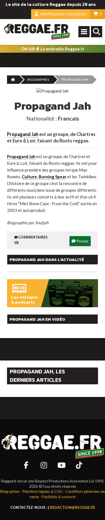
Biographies (38, 79)
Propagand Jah (22, 134)
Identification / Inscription (63, 13)
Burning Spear (52, 176)
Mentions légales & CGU (42, 491)
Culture (29, 176)
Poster (82, 241)
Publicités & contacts (59, 496)
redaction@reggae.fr (72, 507)
